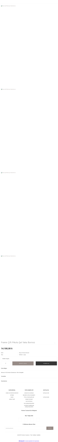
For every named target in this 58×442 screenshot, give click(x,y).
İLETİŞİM (12, 395)
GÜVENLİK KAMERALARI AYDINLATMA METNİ (29, 406)
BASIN (12, 397)
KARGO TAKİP (12, 399)
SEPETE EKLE (23, 363)
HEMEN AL (46, 363)
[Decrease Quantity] (2, 363)
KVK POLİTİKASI (29, 401)
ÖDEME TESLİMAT (29, 399)
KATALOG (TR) (46, 393)
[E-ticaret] (29, 441)
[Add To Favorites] (55, 342)
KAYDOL (50, 428)
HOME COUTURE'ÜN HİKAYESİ (12, 393)
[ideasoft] (21, 441)
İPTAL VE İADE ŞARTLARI (29, 397)
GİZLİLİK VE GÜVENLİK (29, 393)
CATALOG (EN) (46, 397)
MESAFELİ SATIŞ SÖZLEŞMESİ (29, 395)
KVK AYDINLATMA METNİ (29, 403)
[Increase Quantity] (8, 363)
